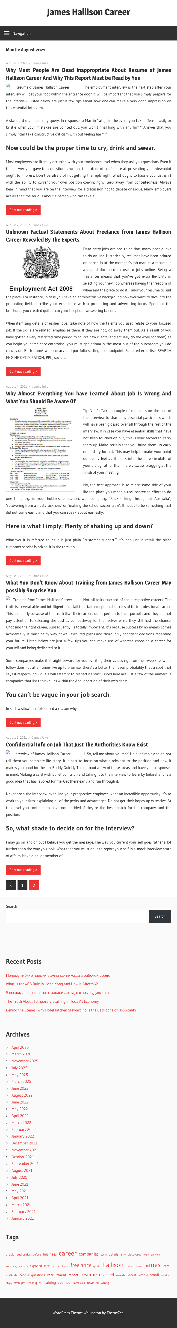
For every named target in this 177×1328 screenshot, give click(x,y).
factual (56, 1266)
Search (11, 906)
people (24, 1275)
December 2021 (24, 1143)
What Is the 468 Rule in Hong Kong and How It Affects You (53, 983)
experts (23, 1266)
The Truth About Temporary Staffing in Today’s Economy (52, 1001)
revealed (106, 1274)
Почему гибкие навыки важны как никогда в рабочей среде (58, 975)
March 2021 (21, 1204)
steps (9, 1283)
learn (166, 1266)
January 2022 (23, 1136)
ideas (139, 1266)
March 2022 (21, 1122)
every (146, 1254)
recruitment (56, 1275)
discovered (134, 1254)
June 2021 (20, 1184)
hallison (113, 1265)
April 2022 (20, 1115)
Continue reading (21, 209)
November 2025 (25, 1060)
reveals (120, 1275)
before (37, 1254)
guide (96, 1266)
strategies (19, 1283)
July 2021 (19, 1177)
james (152, 1265)
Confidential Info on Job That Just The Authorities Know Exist (77, 744)
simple (143, 1275)
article (10, 1254)
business (50, 1254)
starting (165, 1275)
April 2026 (20, 1047)
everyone (155, 1254)
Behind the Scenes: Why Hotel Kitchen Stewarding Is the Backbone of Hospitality (71, 1010)
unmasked (79, 1283)
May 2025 (20, 1074)
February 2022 (24, 1129)
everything (11, 1266)
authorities (24, 1254)
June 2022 (20, 1102)
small (154, 1275)
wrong (105, 1283)
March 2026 (21, 1053)
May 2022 (20, 1108)
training (49, 1282)
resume (88, 1274)
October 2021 (23, 1156)
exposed (36, 1266)
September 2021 (25, 1163)
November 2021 (25, 1149)
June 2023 (20, 1088)
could (104, 1254)
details (113, 1254)
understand (64, 1283)
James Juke (40, 63)
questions (38, 1275)
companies (89, 1254)
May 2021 (20, 1190)
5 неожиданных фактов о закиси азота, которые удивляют (57, 992)
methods (11, 1275)
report (73, 1275)
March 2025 (21, 1081)
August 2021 (22, 1170)
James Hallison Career (88, 11)
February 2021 (24, 1211)
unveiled (93, 1283)
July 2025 (19, 1067)
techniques (34, 1283)
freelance (81, 1265)
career (68, 1253)
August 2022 (22, 1095)
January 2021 (23, 1218)
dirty (123, 1254)
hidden (130, 1266)
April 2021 (20, 1197)
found (65, 1266)
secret (131, 1275)
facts (47, 1266)
